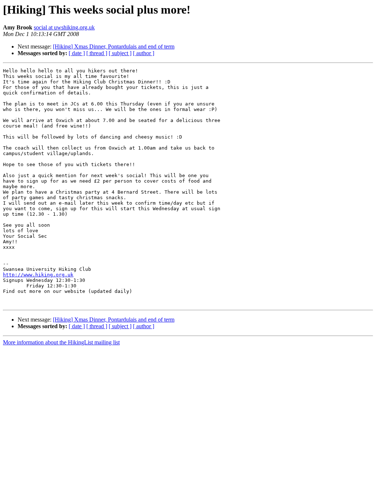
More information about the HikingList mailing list (61, 342)
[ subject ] (120, 53)
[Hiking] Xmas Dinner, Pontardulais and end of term (113, 46)
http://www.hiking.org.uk (38, 274)
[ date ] (77, 53)
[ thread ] (96, 53)
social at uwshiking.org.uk (64, 27)
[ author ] (143, 53)
